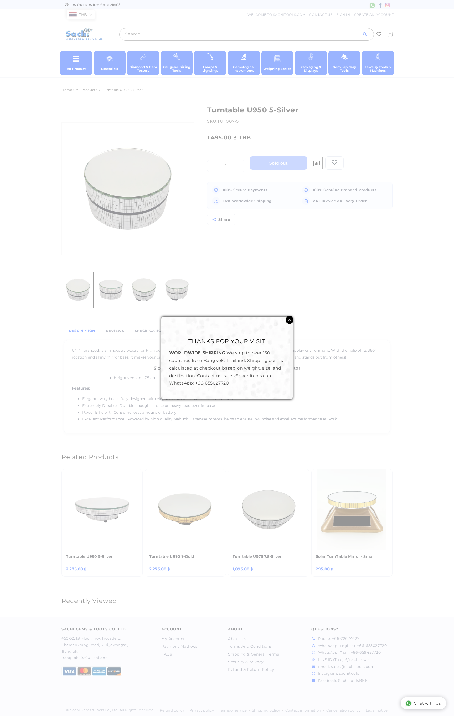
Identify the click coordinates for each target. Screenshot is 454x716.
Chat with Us (427, 703)
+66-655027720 (212, 383)
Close (289, 320)
